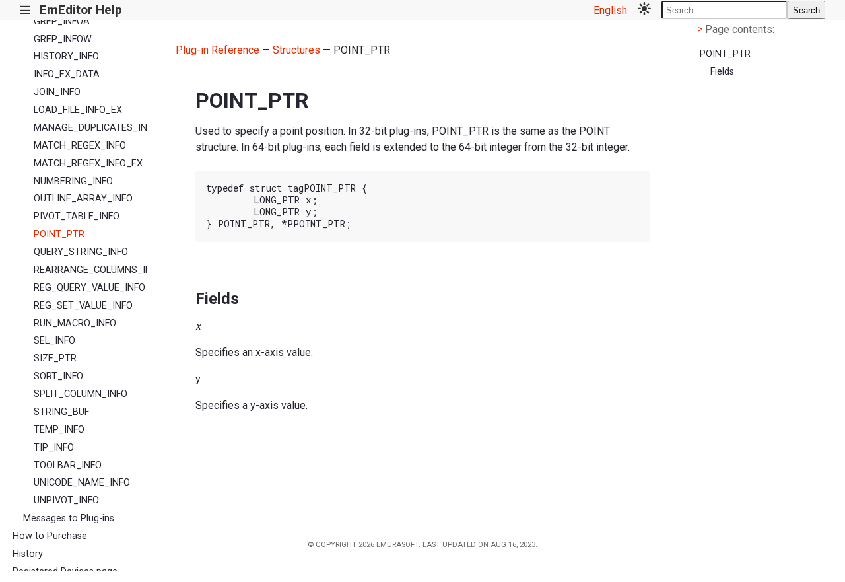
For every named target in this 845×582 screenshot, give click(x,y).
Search (806, 10)
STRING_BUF (61, 412)
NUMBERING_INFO (73, 181)
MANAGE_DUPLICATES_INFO (90, 127)
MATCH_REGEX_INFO (80, 145)
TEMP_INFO (59, 429)
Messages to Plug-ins (68, 518)
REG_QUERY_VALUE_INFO (89, 287)
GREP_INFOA (62, 21)
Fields (722, 71)
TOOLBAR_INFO (68, 465)
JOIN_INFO (57, 92)
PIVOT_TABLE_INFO (76, 216)
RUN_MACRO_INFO (75, 323)
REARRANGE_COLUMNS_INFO (90, 269)
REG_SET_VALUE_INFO (83, 305)
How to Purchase (50, 536)
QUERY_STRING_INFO (81, 252)
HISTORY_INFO (66, 56)
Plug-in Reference (217, 50)
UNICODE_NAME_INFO (82, 482)
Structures (296, 50)
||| (25, 10)
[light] (644, 10)
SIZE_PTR (55, 358)
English (610, 10)
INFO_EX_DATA (67, 74)
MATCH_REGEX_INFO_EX (88, 163)
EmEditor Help (81, 9)
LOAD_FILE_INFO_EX (78, 110)
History (28, 554)
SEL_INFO (54, 340)
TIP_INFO (54, 447)
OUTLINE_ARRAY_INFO (83, 198)
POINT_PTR (59, 234)
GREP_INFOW (63, 39)
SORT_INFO (58, 376)
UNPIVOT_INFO (66, 500)
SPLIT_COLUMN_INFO (80, 394)
